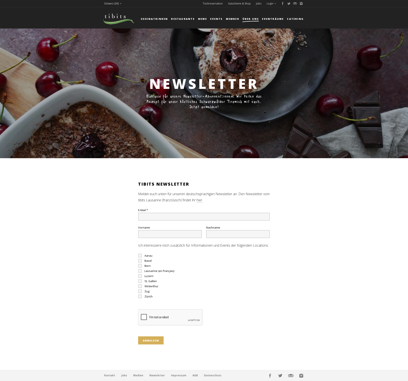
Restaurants (183, 18)
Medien (138, 375)
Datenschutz (212, 375)
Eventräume (273, 18)
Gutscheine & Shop (239, 3)
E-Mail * (143, 210)
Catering (295, 18)
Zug (146, 291)
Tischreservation (213, 3)
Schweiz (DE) (111, 3)
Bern (147, 266)
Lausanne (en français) (159, 271)
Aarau (148, 255)
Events (216, 18)
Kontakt (109, 375)
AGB (195, 375)
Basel (148, 261)
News (202, 18)
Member (232, 18)
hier (199, 200)
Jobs (258, 3)
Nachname (213, 227)
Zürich (148, 296)
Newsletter (157, 375)
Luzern (148, 276)
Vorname (144, 227)
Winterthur (151, 286)
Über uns (250, 18)
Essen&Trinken (154, 18)
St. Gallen (150, 281)
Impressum (178, 375)
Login (270, 3)
